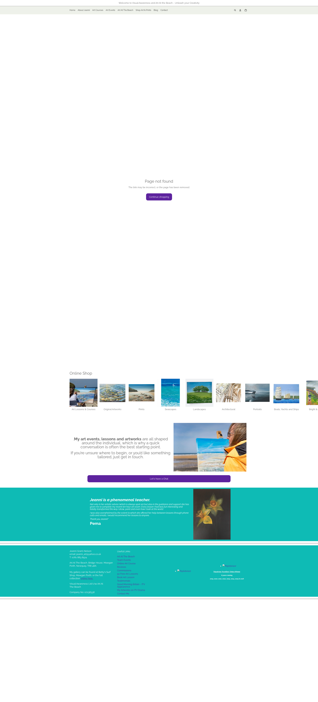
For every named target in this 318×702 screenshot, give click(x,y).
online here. (87, 578)
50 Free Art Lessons (127, 573)
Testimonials (123, 580)
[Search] (235, 10)
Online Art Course (126, 563)
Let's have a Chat (159, 478)
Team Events (124, 560)
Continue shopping (159, 197)
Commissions (124, 570)
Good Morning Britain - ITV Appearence (131, 585)
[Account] (240, 10)
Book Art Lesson (125, 577)
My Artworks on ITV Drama (131, 590)
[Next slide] (245, 395)
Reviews (121, 567)
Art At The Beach (126, 556)
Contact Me (123, 593)
